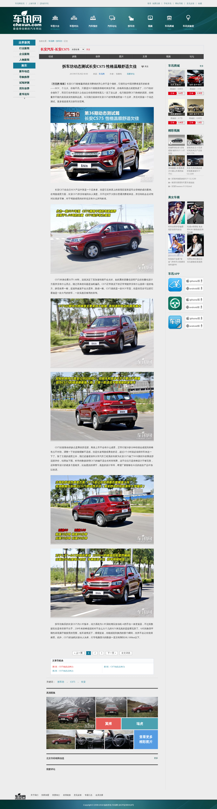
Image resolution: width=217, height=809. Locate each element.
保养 (98, 56)
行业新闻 (24, 48)
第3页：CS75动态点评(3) (114, 667)
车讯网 (51, 41)
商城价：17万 (195, 89)
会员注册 (99, 795)
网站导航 (179, 3)
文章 (145, 56)
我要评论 (131, 74)
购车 (24, 65)
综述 (51, 56)
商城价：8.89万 (176, 89)
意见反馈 (190, 3)
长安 (83, 682)
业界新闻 (24, 42)
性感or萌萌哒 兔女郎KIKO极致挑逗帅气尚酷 (195, 229)
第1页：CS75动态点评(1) (62, 667)
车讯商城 (174, 65)
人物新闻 (24, 59)
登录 (149, 3)
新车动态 (24, 71)
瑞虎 (139, 724)
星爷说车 (24, 94)
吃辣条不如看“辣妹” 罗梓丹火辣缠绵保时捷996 (176, 262)
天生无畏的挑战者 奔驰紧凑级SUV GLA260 (194, 171)
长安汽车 (47, 49)
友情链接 (67, 795)
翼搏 (108, 724)
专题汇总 (88, 795)
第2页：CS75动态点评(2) (62, 671)
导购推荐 (24, 77)
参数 (74, 56)
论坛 (192, 56)
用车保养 (24, 88)
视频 (168, 56)
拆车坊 (59, 41)
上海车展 (32, 3)
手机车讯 (167, 3)
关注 (88, 49)
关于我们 (34, 795)
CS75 (72, 682)
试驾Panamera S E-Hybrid (181, 186)
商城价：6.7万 (177, 118)
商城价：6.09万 (195, 118)
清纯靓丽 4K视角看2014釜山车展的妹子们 (176, 171)
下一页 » (112, 653)
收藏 (200, 3)
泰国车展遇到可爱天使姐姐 (182, 182)
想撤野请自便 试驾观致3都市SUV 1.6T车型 (176, 150)
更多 (156, 758)
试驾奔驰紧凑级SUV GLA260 (183, 179)
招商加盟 (45, 795)
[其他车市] (44, 3)
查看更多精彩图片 (146, 739)
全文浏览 (125, 653)
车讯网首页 (20, 3)
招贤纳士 (56, 795)
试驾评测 (24, 82)
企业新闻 (24, 54)
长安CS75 (62, 49)
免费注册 (156, 3)
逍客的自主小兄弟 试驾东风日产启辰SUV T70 (194, 150)
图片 (121, 56)
